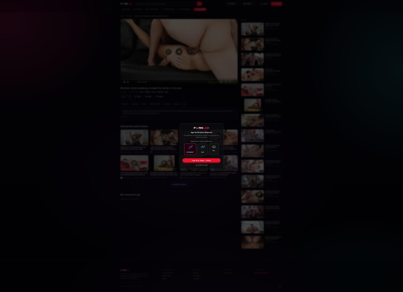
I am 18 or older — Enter (201, 160)
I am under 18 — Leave (201, 165)
